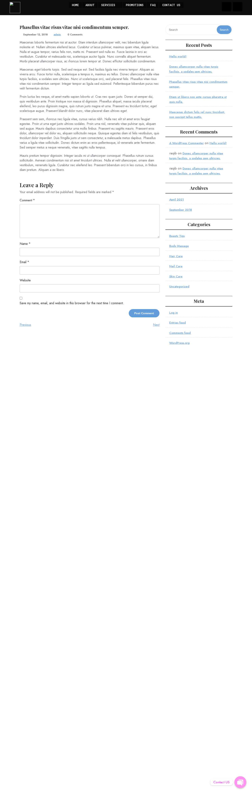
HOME (75, 5)
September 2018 (180, 210)
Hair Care (176, 256)
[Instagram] (237, 6)
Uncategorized (179, 286)
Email (24, 262)
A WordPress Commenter (186, 143)
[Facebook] (226, 6)
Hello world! (177, 56)
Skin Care (176, 276)
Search (224, 29)
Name (25, 243)
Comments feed (180, 333)
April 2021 (176, 199)
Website (25, 280)
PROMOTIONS (135, 5)
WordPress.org (179, 343)
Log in (173, 312)
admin (57, 34)
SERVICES (108, 5)
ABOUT (89, 5)
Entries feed (177, 323)
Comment (27, 200)
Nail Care (176, 266)
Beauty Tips (177, 236)
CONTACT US (171, 5)
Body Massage (179, 246)
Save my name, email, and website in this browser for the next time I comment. (72, 303)
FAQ (153, 5)
